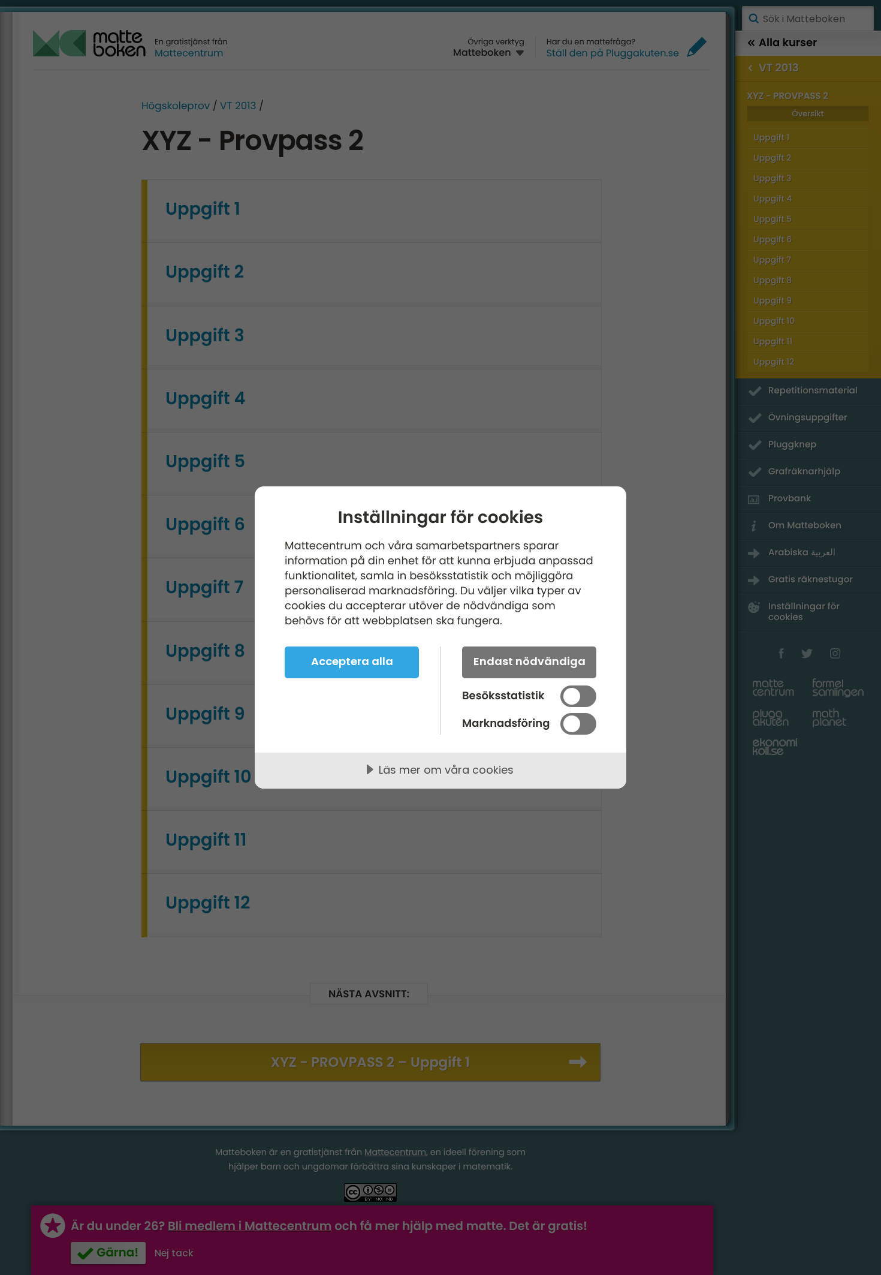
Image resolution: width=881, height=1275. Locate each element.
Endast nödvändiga (529, 661)
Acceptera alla (352, 661)
